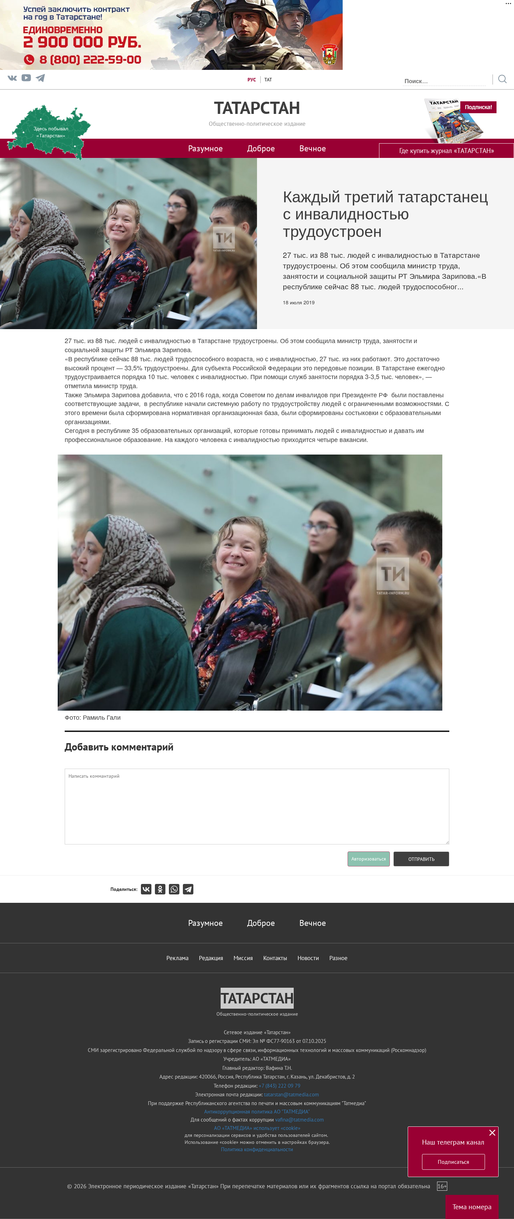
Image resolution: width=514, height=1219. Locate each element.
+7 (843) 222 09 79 (279, 1085)
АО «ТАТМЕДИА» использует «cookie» (257, 1128)
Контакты (275, 958)
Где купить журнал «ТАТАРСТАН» (446, 150)
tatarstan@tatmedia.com (291, 1094)
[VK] (12, 79)
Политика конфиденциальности (257, 1149)
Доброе (261, 148)
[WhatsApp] (176, 889)
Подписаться (453, 1161)
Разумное (205, 148)
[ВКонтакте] (148, 889)
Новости (308, 958)
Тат (268, 80)
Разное (338, 958)
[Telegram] (40, 79)
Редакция (211, 958)
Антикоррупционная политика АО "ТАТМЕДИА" (257, 1111)
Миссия (243, 958)
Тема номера (472, 1206)
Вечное (312, 148)
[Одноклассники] (162, 889)
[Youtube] (26, 79)
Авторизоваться (368, 859)
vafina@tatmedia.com (299, 1119)
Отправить (421, 859)
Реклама (177, 958)
